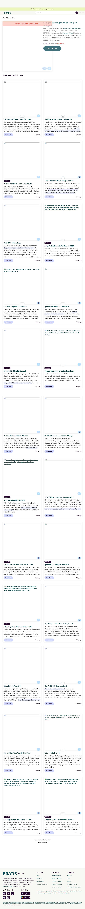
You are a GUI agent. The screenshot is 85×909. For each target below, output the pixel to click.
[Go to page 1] (62, 116)
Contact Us (40, 878)
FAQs (38, 875)
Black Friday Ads (56, 875)
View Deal (8, 135)
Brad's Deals (5, 18)
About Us (69, 875)
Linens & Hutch (68, 33)
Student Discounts (57, 884)
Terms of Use (62, 891)
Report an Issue (42, 842)
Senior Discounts (56, 887)
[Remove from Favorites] (44, 68)
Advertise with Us (72, 884)
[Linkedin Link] (8, 898)
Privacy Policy (71, 891)
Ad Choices (79, 891)
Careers (69, 881)
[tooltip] (44, 68)
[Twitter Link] (8, 894)
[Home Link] (9, 13)
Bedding (13, 18)
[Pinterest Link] (4, 898)
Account (81, 13)
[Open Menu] (2, 13)
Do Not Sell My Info (42, 884)
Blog (68, 878)
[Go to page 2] (63, 116)
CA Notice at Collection (64, 893)
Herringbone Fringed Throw (72, 29)
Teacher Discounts (57, 881)
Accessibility (40, 881)
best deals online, (7, 886)
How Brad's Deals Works (74, 887)
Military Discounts (57, 878)
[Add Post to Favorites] (38, 239)
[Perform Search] (76, 12)
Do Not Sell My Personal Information (47, 893)
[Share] (49, 68)
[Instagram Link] (12, 894)
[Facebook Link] (4, 894)
